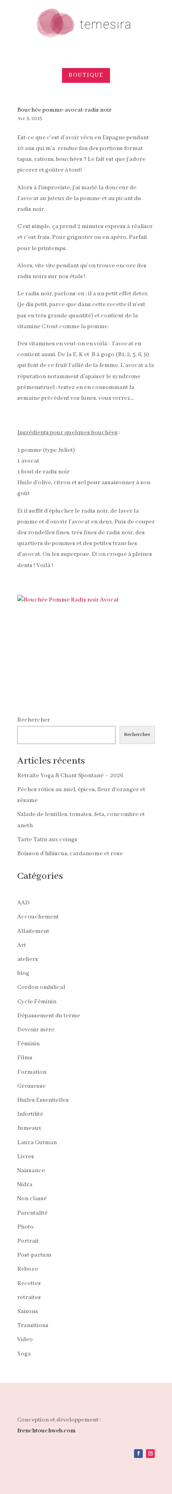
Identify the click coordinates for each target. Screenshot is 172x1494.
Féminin (28, 1043)
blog (23, 973)
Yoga (24, 1354)
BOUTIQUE (86, 75)
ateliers (27, 959)
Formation (31, 1072)
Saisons (27, 1311)
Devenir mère (35, 1029)
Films (24, 1057)
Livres (25, 1156)
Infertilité (30, 1114)
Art (21, 945)
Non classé (32, 1198)
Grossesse (31, 1086)
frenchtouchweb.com (46, 1430)
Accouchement (38, 916)
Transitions (32, 1325)
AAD (23, 902)
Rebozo (27, 1269)
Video (25, 1339)
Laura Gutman (37, 1142)
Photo (25, 1227)
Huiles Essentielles (43, 1100)
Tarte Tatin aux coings (47, 839)
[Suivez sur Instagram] (150, 1453)
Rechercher (33, 720)
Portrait (28, 1241)
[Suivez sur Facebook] (138, 1453)
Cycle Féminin (36, 1001)
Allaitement (33, 931)
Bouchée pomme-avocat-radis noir (64, 110)
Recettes (29, 1283)
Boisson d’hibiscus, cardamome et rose (70, 853)
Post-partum (34, 1255)
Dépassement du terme (48, 1015)
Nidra (24, 1184)
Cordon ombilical (41, 987)
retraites (29, 1297)
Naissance (31, 1170)
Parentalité (32, 1213)
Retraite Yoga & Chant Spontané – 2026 (70, 775)
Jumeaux (29, 1128)
